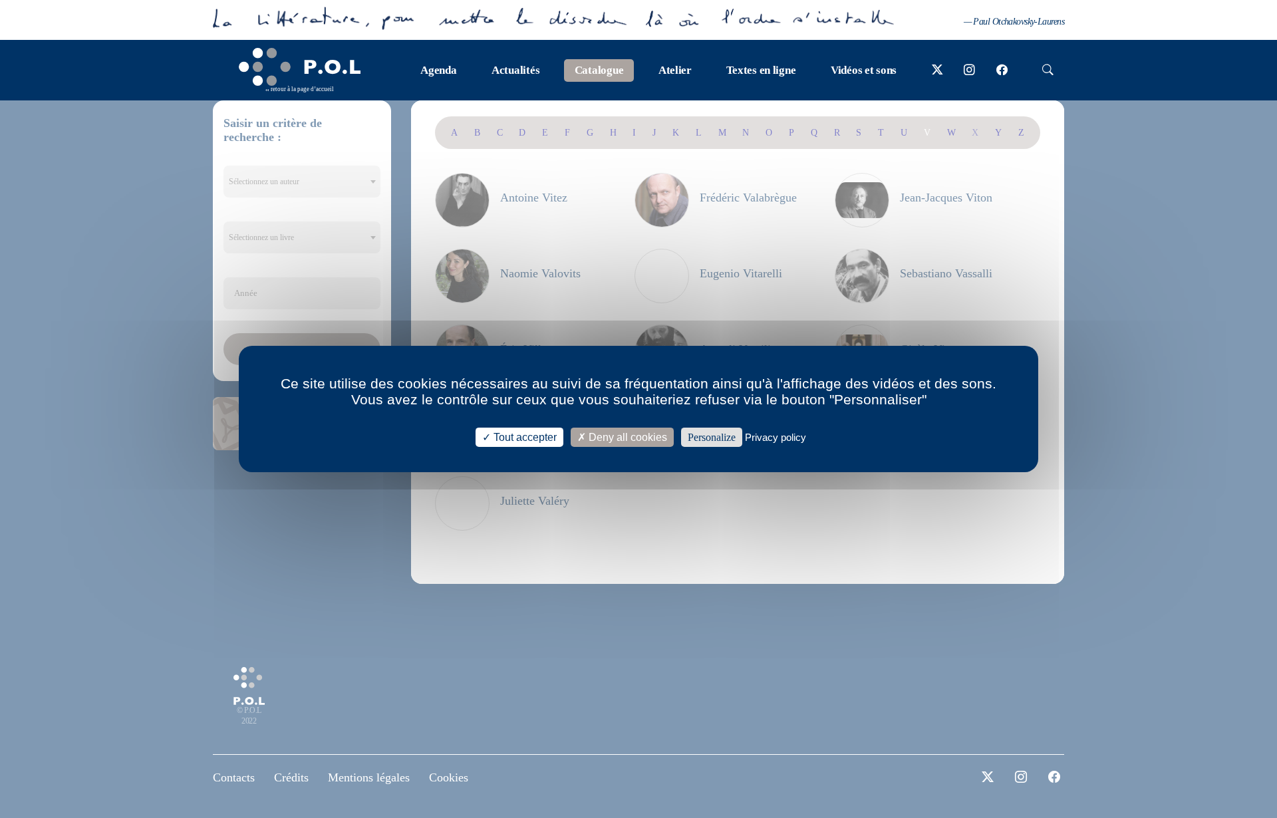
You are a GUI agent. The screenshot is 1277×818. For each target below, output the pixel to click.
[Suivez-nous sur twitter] (937, 70)
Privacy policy (775, 437)
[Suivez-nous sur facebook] (1002, 70)
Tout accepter (524, 437)
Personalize (712, 437)
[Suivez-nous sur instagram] (969, 70)
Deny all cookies (626, 437)
